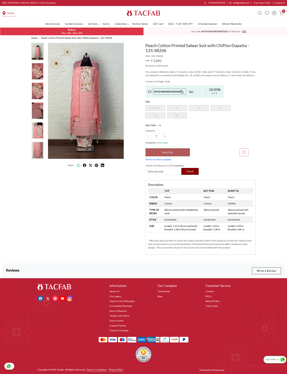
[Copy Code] (182, 91)
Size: (147, 101)
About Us (114, 291)
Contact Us (279, 2)
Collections (120, 23)
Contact (209, 291)
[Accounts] (274, 13)
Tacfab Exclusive (74, 23)
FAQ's (208, 296)
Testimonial (163, 291)
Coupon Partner (117, 325)
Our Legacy (115, 296)
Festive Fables (140, 23)
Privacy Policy (116, 369)
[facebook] (85, 165)
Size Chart (151, 125)
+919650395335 (216, 2)
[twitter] (91, 165)
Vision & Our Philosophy (122, 301)
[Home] (143, 13)
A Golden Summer (207, 23)
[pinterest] (96, 165)
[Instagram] (70, 298)
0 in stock (163, 142)
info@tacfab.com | (243, 2)
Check (190, 171)
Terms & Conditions (96, 369)
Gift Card (158, 23)
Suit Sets (93, 23)
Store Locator (116, 320)
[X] (48, 298)
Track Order (211, 305)
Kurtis (106, 23)
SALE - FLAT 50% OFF (180, 23)
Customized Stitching (120, 305)
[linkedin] (102, 165)
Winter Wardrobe (232, 23)
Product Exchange (119, 330)
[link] (259, 13)
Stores (10, 13)
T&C (244, 31)
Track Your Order (261, 2)
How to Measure (118, 310)
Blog (159, 296)
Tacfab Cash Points (119, 315)
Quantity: (150, 130)
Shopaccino (218, 370)
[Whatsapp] (79, 165)
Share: (71, 165)
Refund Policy (212, 301)
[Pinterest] (55, 298)
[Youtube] (62, 298)
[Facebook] (41, 298)
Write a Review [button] (266, 270)
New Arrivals (52, 23)
